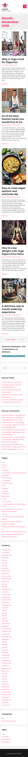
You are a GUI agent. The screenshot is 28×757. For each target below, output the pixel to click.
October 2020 (5, 634)
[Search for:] (14, 368)
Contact (4, 467)
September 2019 (6, 668)
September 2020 (6, 636)
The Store (4, 514)
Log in (3, 734)
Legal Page (5, 488)
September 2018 (6, 700)
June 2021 (4, 613)
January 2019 (5, 689)
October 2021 (5, 602)
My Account (5, 491)
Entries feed (5, 736)
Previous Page (10, 339)
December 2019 (6, 660)
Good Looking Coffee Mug (9, 721)
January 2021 (5, 626)
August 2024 (5, 557)
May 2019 (4, 679)
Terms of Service (6, 501)
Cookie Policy (5, 470)
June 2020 (4, 644)
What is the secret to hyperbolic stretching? (14, 531)
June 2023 (4, 586)
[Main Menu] (25, 6)
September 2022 (6, 589)
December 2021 (6, 597)
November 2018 (6, 694)
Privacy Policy (5, 493)
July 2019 (4, 673)
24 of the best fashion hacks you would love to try (13, 119)
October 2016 (5, 705)
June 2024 (4, 563)
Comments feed (6, 739)
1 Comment (5, 65)
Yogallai (5, 9)
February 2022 (6, 594)
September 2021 (6, 605)
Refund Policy (5, 496)
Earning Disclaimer (7, 478)
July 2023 (4, 584)
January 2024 (5, 573)
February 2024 (6, 571)
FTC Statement (6, 480)
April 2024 (5, 565)
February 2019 (6, 686)
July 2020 (4, 642)
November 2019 (6, 663)
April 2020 (5, 650)
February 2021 (6, 623)
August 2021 (5, 608)
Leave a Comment (7, 125)
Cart (3, 462)
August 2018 (5, 702)
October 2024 (5, 552)
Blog (10, 65)
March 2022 (5, 592)
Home (3, 485)
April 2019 (5, 681)
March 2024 (5, 568)
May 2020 (4, 647)
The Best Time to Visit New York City (12, 382)
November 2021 (6, 600)
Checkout (4, 465)
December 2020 (6, 629)
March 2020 (5, 652)
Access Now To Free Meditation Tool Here (13, 356)
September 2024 (6, 555)
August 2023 (5, 581)
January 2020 (5, 658)
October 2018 (5, 697)
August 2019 (5, 671)
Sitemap (4, 499)
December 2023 (6, 576)
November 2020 (6, 631)
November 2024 (6, 550)
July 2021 (4, 610)
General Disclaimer (7, 483)
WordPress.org (6, 742)
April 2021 (5, 618)
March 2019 (5, 684)
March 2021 (5, 621)
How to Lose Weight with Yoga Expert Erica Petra (13, 251)
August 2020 (5, 639)
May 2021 (4, 615)
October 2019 (5, 665)
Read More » (5, 84)
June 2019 (4, 676)
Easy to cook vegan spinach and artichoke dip (13, 191)
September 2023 (6, 578)
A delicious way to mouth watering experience (13, 309)
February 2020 (6, 655)
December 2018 (6, 692)
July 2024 (4, 560)
